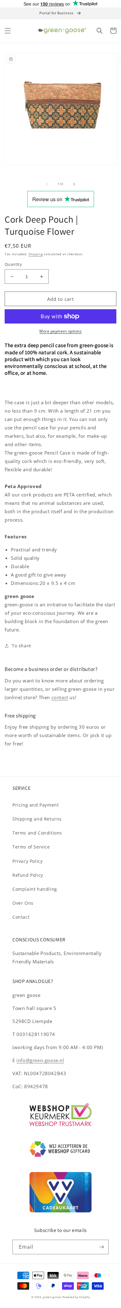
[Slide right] (74, 184)
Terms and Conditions (37, 833)
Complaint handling (34, 889)
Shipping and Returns (37, 819)
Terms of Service (31, 847)
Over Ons (23, 903)
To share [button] (21, 646)
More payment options (60, 331)
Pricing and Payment (35, 805)
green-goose (52, 1297)
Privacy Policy (27, 861)
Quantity (13, 264)
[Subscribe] (101, 1247)
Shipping (36, 254)
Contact (20, 917)
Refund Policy (27, 875)
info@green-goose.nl (40, 1060)
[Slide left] (47, 184)
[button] (8, 31)
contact (60, 697)
